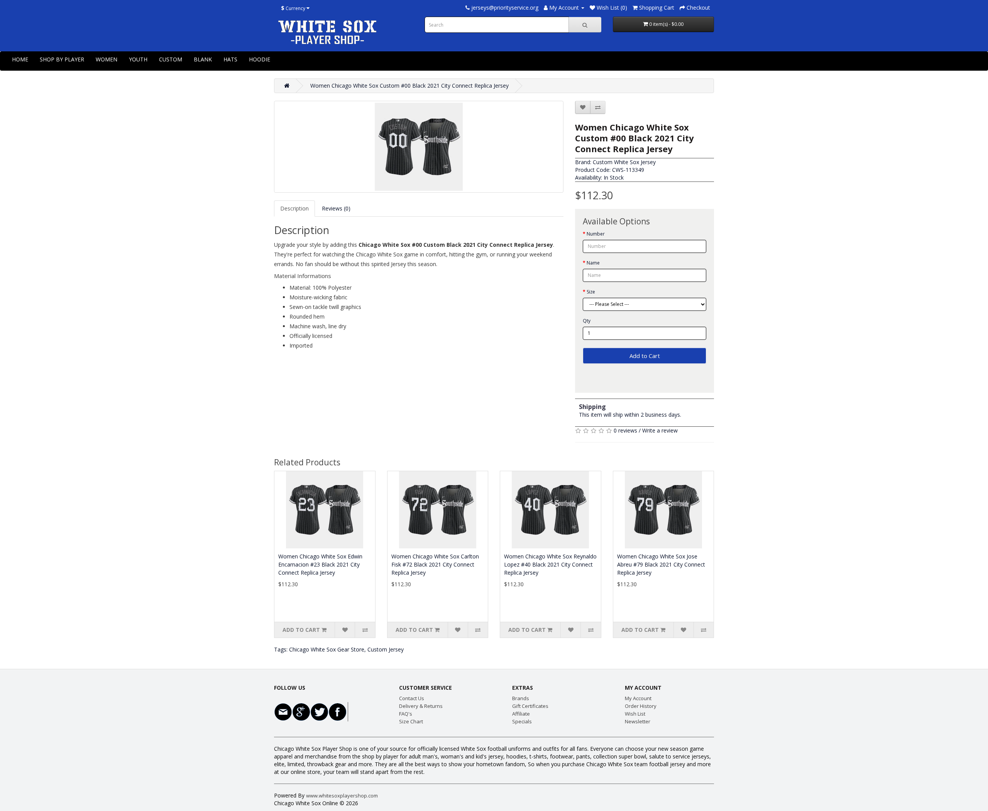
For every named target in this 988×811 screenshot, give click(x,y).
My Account (638, 698)
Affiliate (521, 713)
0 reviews (625, 430)
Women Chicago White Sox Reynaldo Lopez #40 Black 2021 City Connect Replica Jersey (550, 564)
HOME (20, 59)
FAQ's (405, 713)
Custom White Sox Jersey (624, 162)
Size (591, 291)
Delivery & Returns (421, 705)
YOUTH (138, 59)
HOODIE (259, 59)
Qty (586, 320)
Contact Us (411, 698)
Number (596, 234)
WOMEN (106, 59)
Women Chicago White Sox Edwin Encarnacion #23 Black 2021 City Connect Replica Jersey (320, 564)
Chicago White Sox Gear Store (326, 649)
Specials (522, 721)
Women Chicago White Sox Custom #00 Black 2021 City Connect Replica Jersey (409, 85)
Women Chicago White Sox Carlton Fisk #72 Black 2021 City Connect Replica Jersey (435, 564)
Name (593, 263)
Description (294, 208)
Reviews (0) (336, 208)
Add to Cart (644, 356)
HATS (230, 59)
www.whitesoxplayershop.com (342, 795)
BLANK (203, 59)
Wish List (635, 713)
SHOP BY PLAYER (62, 59)
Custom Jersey (385, 649)
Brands (520, 698)
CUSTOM (170, 59)
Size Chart (411, 721)
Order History (640, 705)
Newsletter (637, 721)
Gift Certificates (530, 705)
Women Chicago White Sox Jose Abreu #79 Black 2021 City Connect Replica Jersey (661, 564)
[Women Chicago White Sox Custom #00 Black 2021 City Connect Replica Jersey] (418, 147)
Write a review (660, 430)
